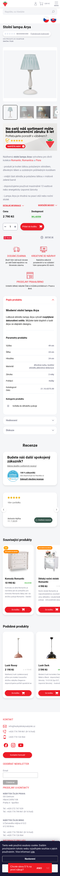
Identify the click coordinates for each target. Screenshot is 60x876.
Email (5, 770)
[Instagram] (12, 744)
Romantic (16, 160)
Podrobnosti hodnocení (40, 34)
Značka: (8, 41)
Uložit (9, 238)
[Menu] (56, 3)
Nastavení (30, 858)
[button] (56, 509)
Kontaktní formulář (17, 755)
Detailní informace (12, 206)
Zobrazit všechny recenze (32, 479)
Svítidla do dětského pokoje (25, 406)
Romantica (27, 160)
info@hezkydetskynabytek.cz (22, 726)
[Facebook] (5, 744)
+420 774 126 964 (17, 737)
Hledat (53, 12)
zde (33, 851)
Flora (38, 160)
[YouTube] (20, 744)
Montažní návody (46, 205)
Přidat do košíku (29, 226)
